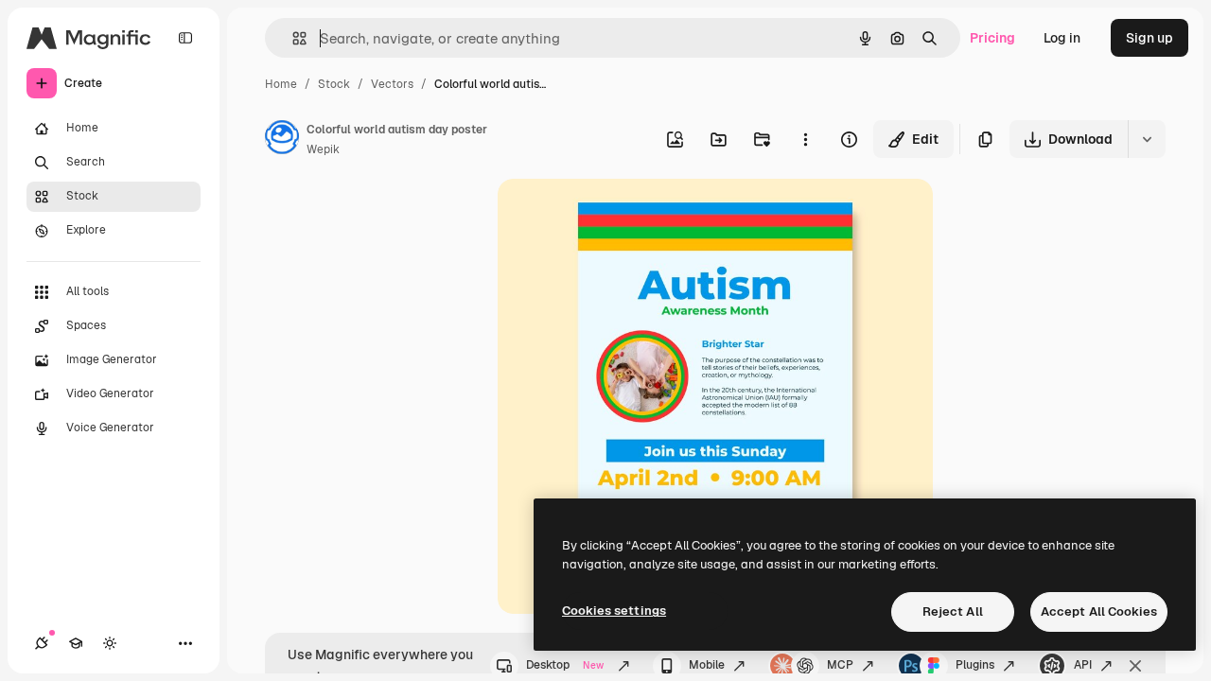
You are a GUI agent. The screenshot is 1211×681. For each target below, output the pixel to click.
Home (281, 84)
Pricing (992, 37)
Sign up (1149, 37)
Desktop (565, 664)
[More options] (805, 139)
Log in (1062, 37)
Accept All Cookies (1099, 611)
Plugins (975, 664)
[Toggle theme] (110, 643)
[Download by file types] (1147, 139)
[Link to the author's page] (282, 140)
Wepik (323, 149)
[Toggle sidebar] (185, 38)
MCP (840, 664)
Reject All (952, 611)
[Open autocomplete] (292, 38)
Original (618, 215)
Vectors (392, 84)
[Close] (1135, 665)
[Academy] (76, 643)
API (1083, 664)
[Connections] (41, 643)
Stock (334, 84)
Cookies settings (614, 610)
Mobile (707, 664)
